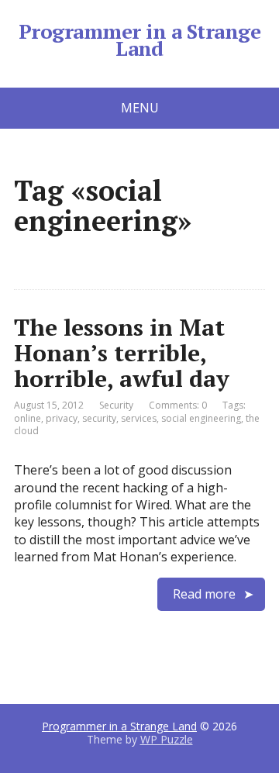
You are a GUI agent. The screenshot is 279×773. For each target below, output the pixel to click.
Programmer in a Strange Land (139, 40)
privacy (62, 418)
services (139, 418)
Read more (204, 593)
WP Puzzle (166, 739)
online (27, 418)
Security (116, 405)
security (99, 418)
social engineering (201, 418)
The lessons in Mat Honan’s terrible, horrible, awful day (121, 353)
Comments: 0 (178, 405)
